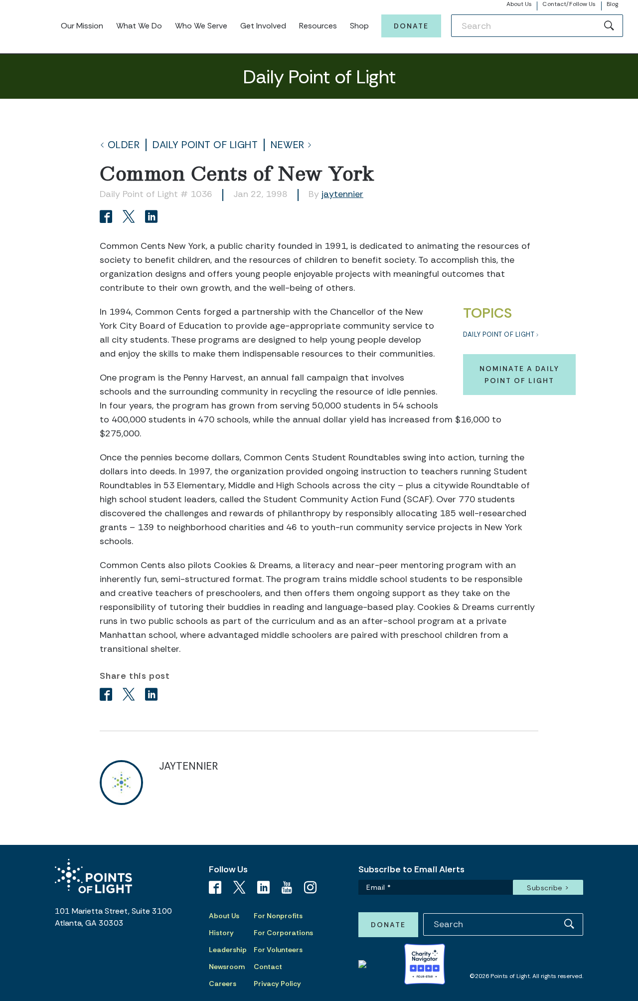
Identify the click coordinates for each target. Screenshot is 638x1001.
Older (124, 145)
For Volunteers (278, 949)
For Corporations (283, 932)
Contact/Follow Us (569, 4)
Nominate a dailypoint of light (519, 374)
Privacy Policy (277, 983)
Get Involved (263, 25)
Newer (288, 145)
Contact (268, 966)
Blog (612, 4)
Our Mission (82, 25)
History (221, 932)
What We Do (139, 25)
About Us (519, 4)
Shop (359, 25)
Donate (411, 25)
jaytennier (342, 194)
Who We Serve (201, 25)
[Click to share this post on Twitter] (130, 217)
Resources (318, 25)
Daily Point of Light (205, 145)
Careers (222, 983)
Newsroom (227, 966)
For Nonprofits (278, 915)
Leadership (228, 949)
